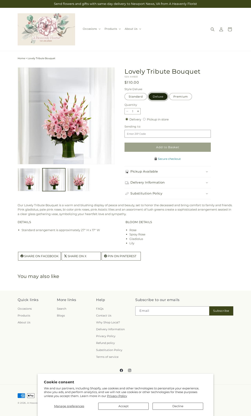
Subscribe (221, 311)
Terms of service (107, 357)
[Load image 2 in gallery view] (53, 179)
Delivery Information (110, 329)
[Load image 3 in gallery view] (78, 179)
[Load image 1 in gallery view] (29, 179)
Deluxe (158, 96)
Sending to (138, 127)
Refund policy (105, 343)
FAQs (100, 308)
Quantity (131, 105)
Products (24, 315)
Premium (180, 96)
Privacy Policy (117, 396)
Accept (123, 406)
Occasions (25, 308)
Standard (136, 96)
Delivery (135, 119)
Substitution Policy (109, 350)
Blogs (61, 315)
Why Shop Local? (108, 322)
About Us (24, 322)
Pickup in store (158, 119)
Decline (177, 406)
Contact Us (103, 315)
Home (21, 58)
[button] (91, 29)
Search (61, 308)
